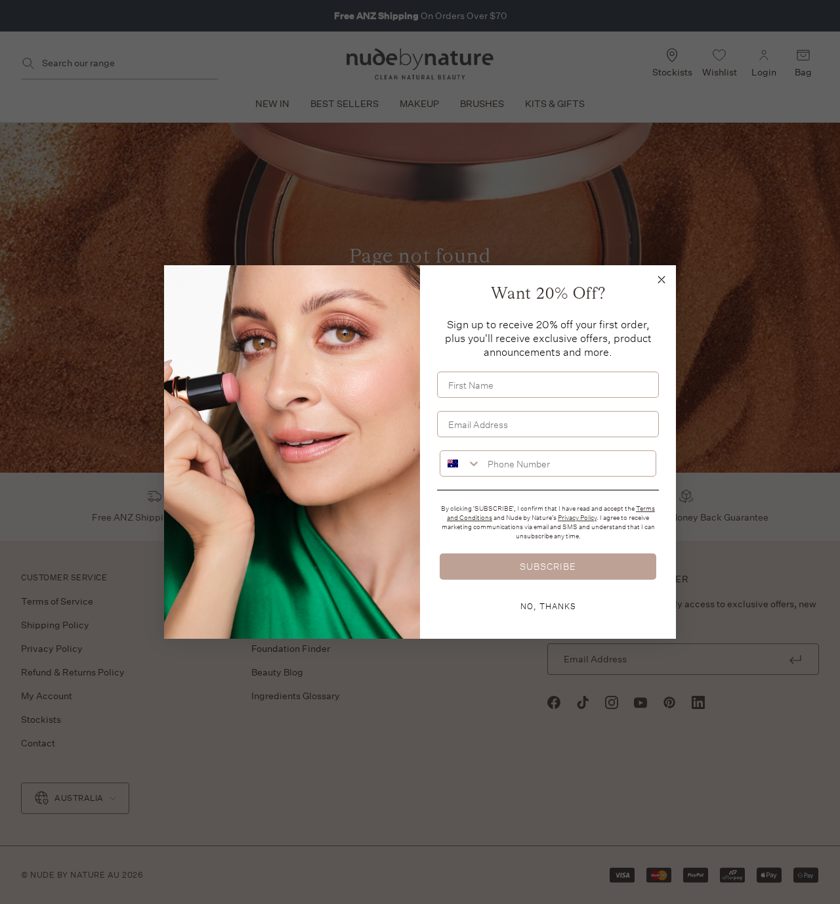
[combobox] (460, 463)
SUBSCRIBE (548, 566)
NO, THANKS (548, 606)
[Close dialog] (661, 280)
